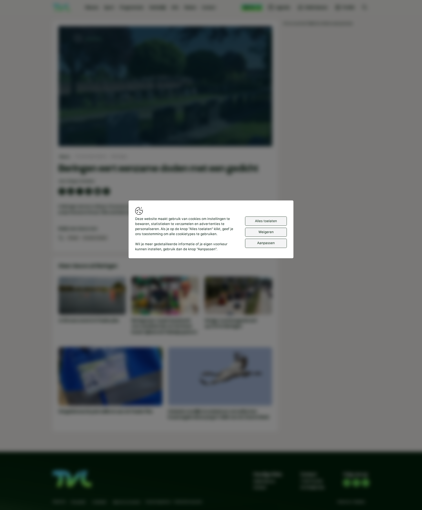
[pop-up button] (257, 139)
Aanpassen (266, 243)
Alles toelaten (266, 221)
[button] (166, 87)
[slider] (165, 131)
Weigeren (266, 232)
